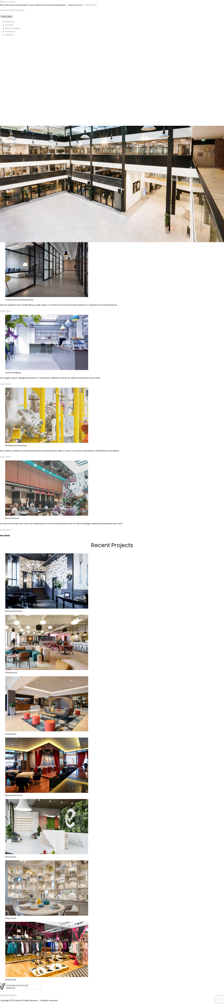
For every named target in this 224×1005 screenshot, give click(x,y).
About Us (9, 21)
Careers (10, 31)
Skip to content (7, 1)
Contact (9, 35)
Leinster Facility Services (12, 10)
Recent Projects (13, 28)
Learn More (5, 311)
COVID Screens (89, 5)
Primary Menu (6, 16)
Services (9, 25)
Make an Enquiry (8, 995)
